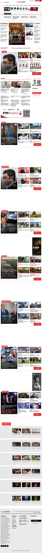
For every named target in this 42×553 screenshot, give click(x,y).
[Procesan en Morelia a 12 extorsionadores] (35, 66)
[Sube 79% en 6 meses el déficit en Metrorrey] (35, 181)
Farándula (20, 399)
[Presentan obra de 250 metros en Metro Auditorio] (9, 134)
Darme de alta (35, 520)
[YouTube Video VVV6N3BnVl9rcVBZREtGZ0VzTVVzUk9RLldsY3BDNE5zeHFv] (26, 471)
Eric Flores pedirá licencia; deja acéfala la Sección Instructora (37, 35)
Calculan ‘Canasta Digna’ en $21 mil (23, 230)
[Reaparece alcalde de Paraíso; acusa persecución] (5, 84)
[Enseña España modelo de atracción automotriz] (23, 214)
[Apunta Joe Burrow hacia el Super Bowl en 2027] (35, 360)
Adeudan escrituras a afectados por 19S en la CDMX (23, 132)
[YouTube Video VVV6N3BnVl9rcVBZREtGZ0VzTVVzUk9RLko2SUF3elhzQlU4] (36, 471)
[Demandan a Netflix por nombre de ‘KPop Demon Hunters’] (23, 406)
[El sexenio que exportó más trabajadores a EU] (35, 260)
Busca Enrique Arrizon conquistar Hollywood (34, 401)
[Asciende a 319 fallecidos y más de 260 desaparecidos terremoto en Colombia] (35, 305)
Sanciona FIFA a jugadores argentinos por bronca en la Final (9, 360)
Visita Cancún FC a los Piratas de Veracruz (23, 366)
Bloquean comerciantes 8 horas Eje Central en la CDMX (35, 132)
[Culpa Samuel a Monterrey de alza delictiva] (23, 181)
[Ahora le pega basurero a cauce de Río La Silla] (35, 170)
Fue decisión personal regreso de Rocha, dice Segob (29, 38)
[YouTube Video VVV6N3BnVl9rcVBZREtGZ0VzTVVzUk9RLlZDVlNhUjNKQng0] (16, 471)
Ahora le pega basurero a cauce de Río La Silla (34, 176)
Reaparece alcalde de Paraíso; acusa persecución (4, 28)
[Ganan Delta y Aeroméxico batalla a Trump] (23, 316)
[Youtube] (40, 48)
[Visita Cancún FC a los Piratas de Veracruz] (23, 360)
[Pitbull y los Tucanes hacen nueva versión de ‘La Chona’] (9, 403)
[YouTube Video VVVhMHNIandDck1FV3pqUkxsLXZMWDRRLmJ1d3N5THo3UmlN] (26, 484)
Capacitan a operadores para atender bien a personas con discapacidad (15, 104)
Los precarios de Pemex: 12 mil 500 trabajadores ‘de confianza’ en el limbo (23, 276)
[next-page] (40, 15)
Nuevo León (20, 174)
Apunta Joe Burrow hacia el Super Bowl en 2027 (35, 366)
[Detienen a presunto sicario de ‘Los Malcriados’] (23, 136)
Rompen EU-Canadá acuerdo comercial (24, 17)
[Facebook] (35, 48)
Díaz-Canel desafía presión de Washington (23, 310)
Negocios (19, 218)
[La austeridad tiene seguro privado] (35, 270)
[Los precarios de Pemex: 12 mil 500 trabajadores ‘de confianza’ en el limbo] (23, 270)
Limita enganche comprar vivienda (34, 230)
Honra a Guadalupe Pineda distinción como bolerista (34, 411)
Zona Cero (20, 274)
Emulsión (19, 263)
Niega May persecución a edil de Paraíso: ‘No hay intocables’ (25, 101)
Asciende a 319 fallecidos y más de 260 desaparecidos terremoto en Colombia (35, 310)
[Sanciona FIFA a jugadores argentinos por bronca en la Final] (9, 358)
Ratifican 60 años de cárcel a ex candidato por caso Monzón (23, 71)
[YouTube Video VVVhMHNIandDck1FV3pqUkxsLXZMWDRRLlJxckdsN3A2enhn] (16, 484)
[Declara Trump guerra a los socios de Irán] (35, 316)
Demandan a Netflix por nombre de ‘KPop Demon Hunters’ (22, 411)
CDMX (19, 140)
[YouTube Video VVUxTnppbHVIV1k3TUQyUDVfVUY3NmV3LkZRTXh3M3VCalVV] (26, 498)
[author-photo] (1, 92)
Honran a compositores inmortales (22, 401)
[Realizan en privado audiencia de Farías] (35, 55)
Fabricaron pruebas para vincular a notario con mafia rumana (25, 90)
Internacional (20, 320)
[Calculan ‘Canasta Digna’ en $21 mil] (23, 225)
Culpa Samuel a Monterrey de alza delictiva (23, 186)
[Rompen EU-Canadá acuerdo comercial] (29, 25)
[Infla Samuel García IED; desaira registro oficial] (23, 170)
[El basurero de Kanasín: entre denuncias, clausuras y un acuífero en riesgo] (9, 268)
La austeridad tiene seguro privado (35, 276)
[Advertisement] (21, 156)
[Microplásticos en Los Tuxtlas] (23, 260)
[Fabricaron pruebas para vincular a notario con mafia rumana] (26, 84)
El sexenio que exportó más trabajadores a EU (35, 265)
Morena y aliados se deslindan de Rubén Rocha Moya (16, 17)
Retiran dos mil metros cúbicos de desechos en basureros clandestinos (15, 101)
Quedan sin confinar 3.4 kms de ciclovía (35, 142)
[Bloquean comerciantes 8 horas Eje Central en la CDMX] (35, 126)
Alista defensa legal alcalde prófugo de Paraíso (4, 101)
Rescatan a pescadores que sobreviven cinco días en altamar (26, 97)
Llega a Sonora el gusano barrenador (34, 220)
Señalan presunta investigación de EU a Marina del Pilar (37, 38)
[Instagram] (37, 48)
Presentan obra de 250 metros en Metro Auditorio (9, 138)
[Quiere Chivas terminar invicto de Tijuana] (23, 350)
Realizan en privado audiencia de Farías (33, 17)
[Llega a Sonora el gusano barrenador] (35, 214)
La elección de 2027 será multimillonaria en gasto (37, 27)
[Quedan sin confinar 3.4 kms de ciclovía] (35, 136)
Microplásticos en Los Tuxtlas (23, 264)
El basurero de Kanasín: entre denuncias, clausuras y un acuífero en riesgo (9, 270)
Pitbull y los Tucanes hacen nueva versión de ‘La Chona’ (9, 407)
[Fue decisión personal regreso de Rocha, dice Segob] (29, 33)
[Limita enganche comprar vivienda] (35, 225)
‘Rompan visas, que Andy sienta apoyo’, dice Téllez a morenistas (37, 31)
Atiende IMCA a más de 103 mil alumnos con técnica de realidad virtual (5, 104)
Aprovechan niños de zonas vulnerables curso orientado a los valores (25, 104)
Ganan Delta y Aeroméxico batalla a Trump (22, 322)
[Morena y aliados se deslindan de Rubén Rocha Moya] (23, 55)
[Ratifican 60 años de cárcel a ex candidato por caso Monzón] (23, 66)
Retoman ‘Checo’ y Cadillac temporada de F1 (34, 355)
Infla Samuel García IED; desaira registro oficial (22, 176)
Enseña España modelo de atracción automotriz (22, 220)
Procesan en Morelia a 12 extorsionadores (34, 71)
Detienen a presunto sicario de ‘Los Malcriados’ (23, 142)
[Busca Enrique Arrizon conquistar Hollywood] (35, 395)
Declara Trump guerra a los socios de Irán (35, 322)
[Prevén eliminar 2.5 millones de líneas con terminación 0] (9, 222)
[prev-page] (2, 15)
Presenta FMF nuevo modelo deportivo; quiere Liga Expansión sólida (4, 36)
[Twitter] (39, 48)
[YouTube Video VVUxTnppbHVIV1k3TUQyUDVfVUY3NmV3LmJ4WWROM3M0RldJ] (36, 498)
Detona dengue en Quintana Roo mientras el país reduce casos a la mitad (5, 97)
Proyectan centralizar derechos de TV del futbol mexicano (4, 40)
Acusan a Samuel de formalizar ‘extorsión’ (7, 17)
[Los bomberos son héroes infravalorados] (16, 84)
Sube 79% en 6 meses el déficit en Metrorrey (35, 186)
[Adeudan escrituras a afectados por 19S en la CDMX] (23, 126)
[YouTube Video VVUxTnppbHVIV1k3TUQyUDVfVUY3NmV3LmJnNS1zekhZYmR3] (16, 498)
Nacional (27, 36)
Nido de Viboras (32, 263)
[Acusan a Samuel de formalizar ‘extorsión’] (9, 63)
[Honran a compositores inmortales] (23, 395)
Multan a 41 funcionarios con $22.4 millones (37, 42)
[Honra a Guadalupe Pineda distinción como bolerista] (35, 406)
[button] (7, 2)
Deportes (19, 364)
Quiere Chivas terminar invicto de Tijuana (23, 355)
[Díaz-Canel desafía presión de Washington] (23, 305)
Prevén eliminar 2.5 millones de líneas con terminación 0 (8, 225)
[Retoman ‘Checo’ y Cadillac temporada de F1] (35, 350)
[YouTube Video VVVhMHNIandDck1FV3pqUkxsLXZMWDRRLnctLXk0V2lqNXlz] (36, 484)
